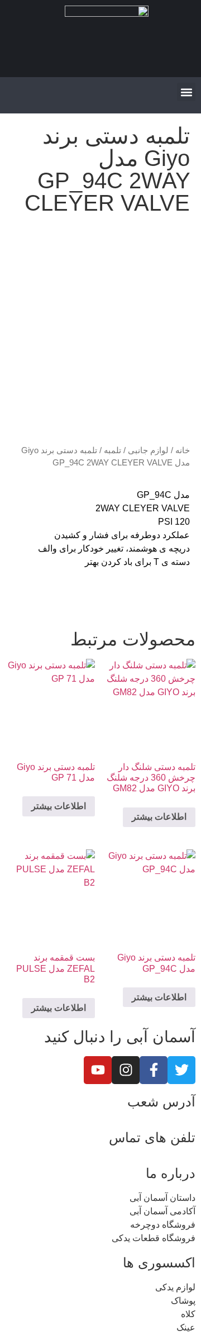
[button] (186, 92)
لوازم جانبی (148, 450)
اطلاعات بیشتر (159, 816)
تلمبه (112, 450)
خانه (182, 450)
